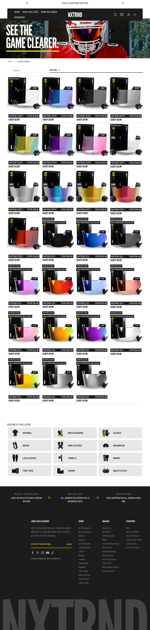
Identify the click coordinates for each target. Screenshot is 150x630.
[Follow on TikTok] (52, 552)
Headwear (83, 563)
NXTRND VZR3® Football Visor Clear (17, 116)
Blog (104, 539)
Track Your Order (134, 539)
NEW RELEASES (49, 11)
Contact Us (131, 543)
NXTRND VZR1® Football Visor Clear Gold (85, 209)
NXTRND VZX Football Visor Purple (85, 350)
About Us (106, 528)
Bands (81, 555)
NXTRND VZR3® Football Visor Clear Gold (17, 162)
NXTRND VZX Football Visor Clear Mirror (51, 397)
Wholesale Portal (110, 567)
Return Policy (132, 531)
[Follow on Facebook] (32, 552)
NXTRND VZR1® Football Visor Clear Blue (51, 209)
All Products (84, 528)
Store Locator (109, 559)
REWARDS (19, 17)
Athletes (106, 531)
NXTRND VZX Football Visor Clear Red (119, 303)
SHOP (17, 11)
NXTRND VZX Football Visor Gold (51, 350)
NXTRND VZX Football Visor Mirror (85, 397)
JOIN (69, 544)
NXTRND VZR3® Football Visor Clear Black (85, 116)
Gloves (82, 535)
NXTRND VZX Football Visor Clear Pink (17, 350)
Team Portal (108, 571)
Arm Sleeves (84, 543)
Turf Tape (83, 571)
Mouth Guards (85, 531)
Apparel (82, 567)
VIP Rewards (108, 535)
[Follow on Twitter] (37, 552)
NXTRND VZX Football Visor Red (51, 303)
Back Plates (84, 575)
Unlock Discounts (110, 543)
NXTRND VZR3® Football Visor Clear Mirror (119, 116)
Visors (82, 551)
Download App (109, 551)
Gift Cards (107, 547)
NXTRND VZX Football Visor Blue (85, 256)
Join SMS (106, 563)
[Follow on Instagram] (42, 552)
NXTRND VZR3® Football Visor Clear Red (17, 256)
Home (10, 61)
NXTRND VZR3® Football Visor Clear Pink (85, 162)
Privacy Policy (133, 547)
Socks (81, 539)
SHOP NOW (14, 119)
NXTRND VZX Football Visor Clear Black (119, 256)
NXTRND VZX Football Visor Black (51, 256)
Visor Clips (84, 582)
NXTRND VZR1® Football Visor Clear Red (119, 209)
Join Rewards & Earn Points (75, 3)
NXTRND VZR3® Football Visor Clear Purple (51, 162)
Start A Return (133, 535)
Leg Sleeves (84, 547)
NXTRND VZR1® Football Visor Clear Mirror (17, 209)
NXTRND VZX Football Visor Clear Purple (17, 303)
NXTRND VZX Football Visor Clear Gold (17, 397)
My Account (108, 555)
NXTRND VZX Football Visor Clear (119, 350)
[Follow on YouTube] (47, 552)
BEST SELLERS (30, 11)
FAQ (128, 528)
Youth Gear (84, 578)
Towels (82, 559)
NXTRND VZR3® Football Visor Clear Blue (51, 116)
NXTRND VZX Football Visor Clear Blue (85, 303)
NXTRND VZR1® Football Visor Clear (119, 163)
